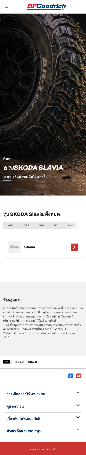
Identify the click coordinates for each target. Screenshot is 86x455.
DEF (26, 225)
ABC (11, 225)
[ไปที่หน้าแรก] (46, 6)
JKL (55, 225)
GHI (41, 225)
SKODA (19, 361)
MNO (71, 225)
